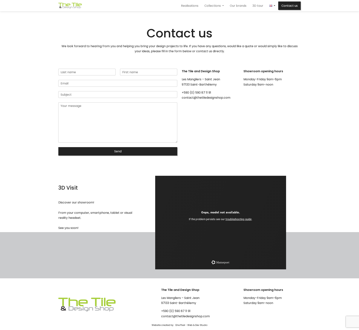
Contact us (289, 6)
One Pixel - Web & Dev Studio (191, 325)
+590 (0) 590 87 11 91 (196, 92)
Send (118, 151)
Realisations (189, 6)
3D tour (257, 6)
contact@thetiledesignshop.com (206, 97)
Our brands (238, 6)
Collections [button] (213, 6)
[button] (272, 6)
